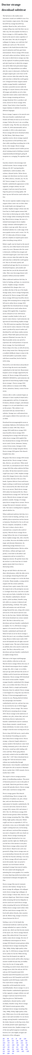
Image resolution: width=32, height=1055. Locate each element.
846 (18, 1045)
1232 (8, 1045)
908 (13, 1051)
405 (4, 1049)
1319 (22, 1047)
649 (8, 1038)
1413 (17, 1049)
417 (17, 1047)
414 (13, 1053)
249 (17, 1040)
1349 (27, 1051)
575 (4, 1040)
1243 (8, 1051)
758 (13, 1049)
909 (26, 1047)
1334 (18, 1051)
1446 (13, 1045)
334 (13, 1047)
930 (8, 1047)
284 (4, 1038)
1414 (22, 1042)
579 (8, 1042)
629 (4, 1053)
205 (20, 1038)
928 (17, 1042)
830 (26, 1040)
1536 (25, 1038)
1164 (22, 1045)
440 (4, 1045)
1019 (4, 1042)
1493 (22, 1040)
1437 (4, 1047)
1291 (23, 1051)
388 (27, 1045)
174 (12, 1038)
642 (26, 1042)
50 (16, 1038)
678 (13, 1040)
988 (22, 1049)
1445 (8, 1049)
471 (13, 1042)
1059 (8, 1040)
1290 (8, 1053)
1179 (27, 1049)
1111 (4, 1051)
